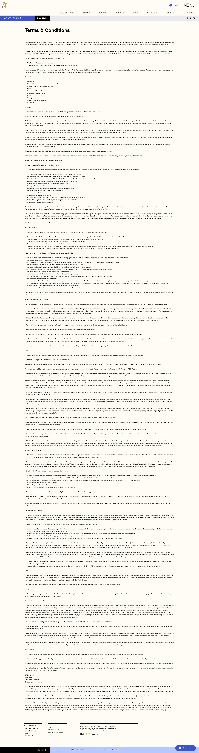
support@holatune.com (36, 682)
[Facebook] (184, 18)
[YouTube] (190, 18)
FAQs (49, 725)
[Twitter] (187, 18)
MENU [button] (189, 5)
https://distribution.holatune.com (158, 44)
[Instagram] (194, 18)
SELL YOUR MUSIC (30, 725)
